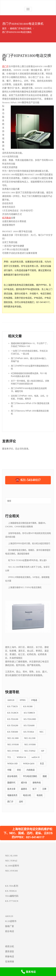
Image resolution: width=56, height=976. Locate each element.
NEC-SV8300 (30, 744)
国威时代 (11, 783)
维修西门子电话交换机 (20, 28)
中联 (9, 770)
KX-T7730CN (11, 901)
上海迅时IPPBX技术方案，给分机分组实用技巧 (29, 543)
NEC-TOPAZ (29, 751)
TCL (9, 757)
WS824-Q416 (28, 764)
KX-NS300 (27, 706)
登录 (26, 449)
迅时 (21, 802)
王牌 (44, 789)
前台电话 (9, 931)
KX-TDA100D (30, 719)
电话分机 (27, 795)
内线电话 (31, 770)
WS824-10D (12, 764)
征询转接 (9, 961)
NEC (41, 732)
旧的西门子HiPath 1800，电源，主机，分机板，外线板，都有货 (29, 397)
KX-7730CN (12, 706)
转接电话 (9, 956)
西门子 (5, 66)
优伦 (19, 770)
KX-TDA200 (12, 725)
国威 (45, 776)
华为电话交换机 (30, 776)
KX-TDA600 (29, 725)
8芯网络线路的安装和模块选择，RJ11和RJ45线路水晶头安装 (29, 375)
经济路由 (6, 218)
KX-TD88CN (29, 713)
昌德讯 (24, 789)
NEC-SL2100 (29, 738)
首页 (4, 28)
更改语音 (9, 951)
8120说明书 (10, 921)
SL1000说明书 (12, 866)
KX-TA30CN (12, 713)
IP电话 (34, 700)
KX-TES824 (29, 732)
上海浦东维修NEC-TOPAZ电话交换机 (24, 587)
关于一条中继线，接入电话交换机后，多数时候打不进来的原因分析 (30, 382)
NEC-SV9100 (13, 751)
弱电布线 (37, 783)
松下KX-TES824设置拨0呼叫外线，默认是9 (27, 560)
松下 (35, 789)
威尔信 (24, 783)
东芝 (42, 764)
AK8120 (10, 700)
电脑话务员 (12, 795)
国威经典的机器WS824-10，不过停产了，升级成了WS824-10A (30, 345)
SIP (42, 751)
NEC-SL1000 (13, 738)
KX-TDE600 (12, 732)
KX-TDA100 (12, 719)
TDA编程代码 (11, 896)
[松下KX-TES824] (28, 616)
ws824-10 (35, 757)
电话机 (40, 795)
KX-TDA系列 (11, 886)
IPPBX (23, 700)
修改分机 (9, 946)
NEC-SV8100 (13, 744)
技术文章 (11, 789)
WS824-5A (21, 757)
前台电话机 (12, 776)
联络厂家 (9, 926)
